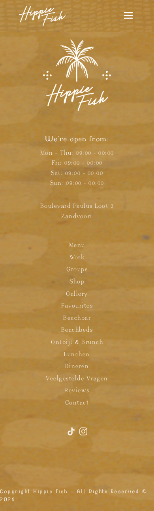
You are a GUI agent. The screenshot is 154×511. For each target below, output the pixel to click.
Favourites (77, 305)
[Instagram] (83, 434)
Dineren (77, 366)
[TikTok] (72, 434)
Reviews (77, 390)
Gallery (77, 294)
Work (77, 257)
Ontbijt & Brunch (77, 342)
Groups (77, 269)
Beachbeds (77, 330)
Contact (77, 402)
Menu (77, 245)
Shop (77, 281)
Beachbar (77, 318)
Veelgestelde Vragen (77, 378)
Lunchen (77, 354)
